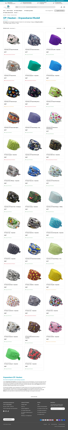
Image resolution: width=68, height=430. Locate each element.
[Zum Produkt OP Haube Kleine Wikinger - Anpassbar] (13, 171)
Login (38, 404)
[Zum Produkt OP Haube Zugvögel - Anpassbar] (13, 145)
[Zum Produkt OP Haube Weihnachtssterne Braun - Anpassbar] (34, 327)
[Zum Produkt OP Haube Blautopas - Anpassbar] (55, 66)
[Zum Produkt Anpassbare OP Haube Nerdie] (13, 66)
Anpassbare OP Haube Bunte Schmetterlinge (52, 128)
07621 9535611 (8, 404)
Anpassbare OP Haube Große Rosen (32, 49)
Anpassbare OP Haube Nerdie (10, 75)
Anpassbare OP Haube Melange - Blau (32, 127)
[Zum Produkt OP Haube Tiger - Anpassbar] (13, 223)
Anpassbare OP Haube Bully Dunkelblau (33, 258)
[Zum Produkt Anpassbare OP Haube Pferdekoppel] (55, 92)
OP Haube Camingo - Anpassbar (31, 206)
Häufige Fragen (24, 404)
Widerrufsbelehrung (54, 424)
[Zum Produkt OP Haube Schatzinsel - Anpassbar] (13, 327)
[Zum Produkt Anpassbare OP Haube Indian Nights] (13, 118)
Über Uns (23, 406)
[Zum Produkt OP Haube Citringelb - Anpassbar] (55, 275)
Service (15, 12)
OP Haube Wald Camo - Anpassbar (53, 154)
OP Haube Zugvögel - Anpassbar (10, 154)
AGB (49, 424)
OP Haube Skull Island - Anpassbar (11, 284)
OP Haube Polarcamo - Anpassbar (32, 180)
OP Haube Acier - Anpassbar (30, 310)
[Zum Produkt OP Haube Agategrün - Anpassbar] (34, 66)
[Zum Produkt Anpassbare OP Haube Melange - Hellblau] (55, 197)
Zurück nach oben (34, 396)
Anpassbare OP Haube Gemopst (10, 101)
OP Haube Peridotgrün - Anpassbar (11, 363)
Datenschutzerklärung (62, 424)
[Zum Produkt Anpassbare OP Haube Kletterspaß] (34, 145)
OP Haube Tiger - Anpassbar (9, 232)
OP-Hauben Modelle (18, 10)
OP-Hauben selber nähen (26, 410)
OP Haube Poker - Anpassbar (31, 363)
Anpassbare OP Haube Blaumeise (52, 180)
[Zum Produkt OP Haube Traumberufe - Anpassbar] (13, 301)
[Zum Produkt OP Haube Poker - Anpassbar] (34, 354)
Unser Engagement (49, 10)
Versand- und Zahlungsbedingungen (60, 426)
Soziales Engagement (25, 408)
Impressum (45, 424)
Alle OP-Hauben (10, 10)
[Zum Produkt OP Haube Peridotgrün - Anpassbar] (13, 354)
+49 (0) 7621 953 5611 (51, 0)
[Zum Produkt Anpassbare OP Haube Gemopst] (13, 92)
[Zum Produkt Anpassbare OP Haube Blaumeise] (55, 171)
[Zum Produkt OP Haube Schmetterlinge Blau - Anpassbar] (55, 223)
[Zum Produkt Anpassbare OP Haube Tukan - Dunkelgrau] (13, 197)
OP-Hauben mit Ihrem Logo (42, 408)
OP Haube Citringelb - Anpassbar (52, 284)
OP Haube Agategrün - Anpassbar (32, 75)
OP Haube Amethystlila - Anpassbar (53, 49)
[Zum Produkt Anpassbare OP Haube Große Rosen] (34, 40)
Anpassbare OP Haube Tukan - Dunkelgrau (12, 206)
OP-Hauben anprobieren (41, 410)
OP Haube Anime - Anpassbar (52, 310)
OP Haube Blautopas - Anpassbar (52, 75)
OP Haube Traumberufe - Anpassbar (11, 310)
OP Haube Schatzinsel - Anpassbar (11, 336)
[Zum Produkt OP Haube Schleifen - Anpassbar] (55, 327)
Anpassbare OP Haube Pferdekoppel (53, 101)
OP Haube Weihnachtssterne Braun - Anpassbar (32, 337)
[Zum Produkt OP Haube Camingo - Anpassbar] (34, 197)
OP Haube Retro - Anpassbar (9, 258)
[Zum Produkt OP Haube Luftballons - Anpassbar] (34, 275)
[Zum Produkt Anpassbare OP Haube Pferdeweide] (13, 40)
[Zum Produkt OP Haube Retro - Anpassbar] (13, 249)
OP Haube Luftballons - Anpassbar (32, 284)
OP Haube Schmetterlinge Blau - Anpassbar (54, 232)
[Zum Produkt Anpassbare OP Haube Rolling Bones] (34, 92)
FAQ (45, 0)
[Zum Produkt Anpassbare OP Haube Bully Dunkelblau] (34, 249)
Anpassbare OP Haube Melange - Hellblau (54, 206)
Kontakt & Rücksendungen (42, 406)
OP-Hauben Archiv (40, 414)
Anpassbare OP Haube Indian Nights (11, 127)
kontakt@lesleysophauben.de (8, 402)
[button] (64, 7)
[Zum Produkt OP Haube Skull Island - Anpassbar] (13, 275)
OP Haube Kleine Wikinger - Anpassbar (11, 180)
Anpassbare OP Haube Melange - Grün (53, 258)
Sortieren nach (6, 28)
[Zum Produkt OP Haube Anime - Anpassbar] (55, 301)
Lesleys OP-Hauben (8, 424)
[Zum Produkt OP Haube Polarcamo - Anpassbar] (34, 171)
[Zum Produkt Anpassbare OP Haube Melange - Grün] (55, 249)
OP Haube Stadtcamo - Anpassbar (32, 232)
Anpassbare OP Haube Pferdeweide (11, 49)
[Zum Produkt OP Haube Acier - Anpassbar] (34, 301)
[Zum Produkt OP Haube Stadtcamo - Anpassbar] (34, 223)
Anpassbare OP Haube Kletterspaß (32, 154)
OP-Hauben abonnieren (41, 412)
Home (4, 10)
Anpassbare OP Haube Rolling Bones (32, 101)
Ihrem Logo (42, 3)
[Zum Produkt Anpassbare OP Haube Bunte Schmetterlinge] (55, 118)
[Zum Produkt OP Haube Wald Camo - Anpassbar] (55, 145)
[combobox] (35, 7)
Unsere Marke (13, 0)
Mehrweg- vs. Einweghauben (26, 415)
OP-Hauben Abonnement (8, 12)
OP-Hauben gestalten (28, 10)
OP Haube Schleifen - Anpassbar (52, 336)
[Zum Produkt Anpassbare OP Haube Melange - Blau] (34, 118)
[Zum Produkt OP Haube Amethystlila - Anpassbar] (55, 40)
